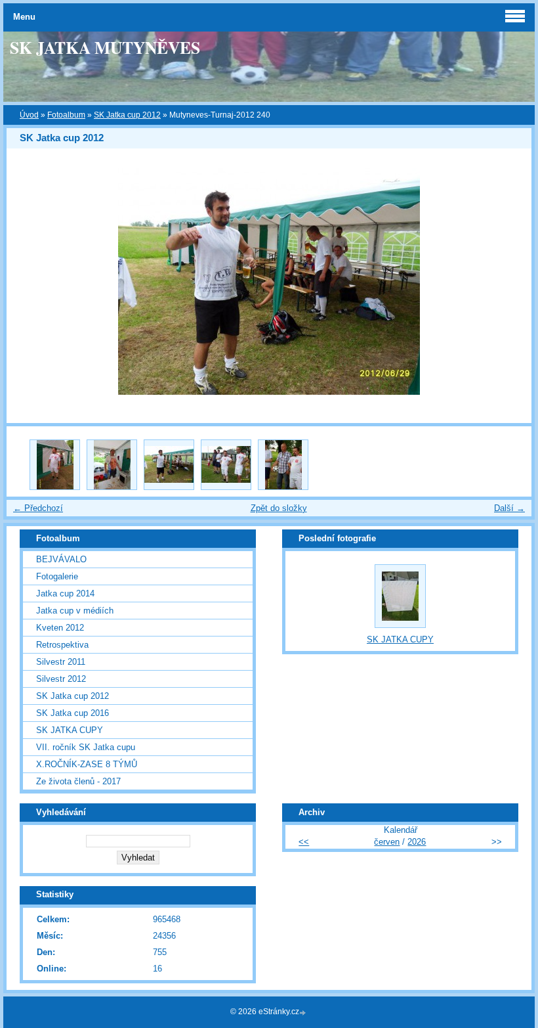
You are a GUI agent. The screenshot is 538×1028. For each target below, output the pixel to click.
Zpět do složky (279, 508)
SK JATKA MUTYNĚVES (105, 47)
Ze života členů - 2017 (78, 781)
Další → (509, 508)
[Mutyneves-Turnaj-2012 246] (283, 464)
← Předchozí (38, 508)
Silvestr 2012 (61, 679)
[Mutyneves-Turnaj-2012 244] (226, 464)
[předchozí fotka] (28, 281)
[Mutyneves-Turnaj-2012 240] (169, 464)
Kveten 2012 (60, 628)
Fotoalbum (66, 115)
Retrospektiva (62, 645)
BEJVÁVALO (61, 559)
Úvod (29, 115)
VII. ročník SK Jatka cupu (85, 747)
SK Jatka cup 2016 (72, 713)
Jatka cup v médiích (75, 610)
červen (387, 842)
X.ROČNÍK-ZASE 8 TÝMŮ (86, 764)
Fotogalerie (57, 576)
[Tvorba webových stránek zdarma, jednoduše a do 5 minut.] (303, 1013)
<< (304, 842)
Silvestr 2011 (60, 662)
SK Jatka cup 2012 (127, 115)
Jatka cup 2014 (65, 593)
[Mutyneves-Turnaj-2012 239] (111, 464)
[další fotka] (510, 281)
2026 (416, 842)
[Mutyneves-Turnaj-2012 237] (54, 464)
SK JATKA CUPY (69, 730)
